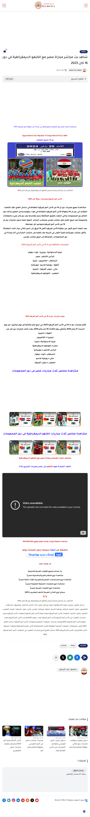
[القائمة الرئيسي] (86, 5)
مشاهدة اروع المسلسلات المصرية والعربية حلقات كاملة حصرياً (45, 580)
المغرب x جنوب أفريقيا (45, 363)
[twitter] (32, 800)
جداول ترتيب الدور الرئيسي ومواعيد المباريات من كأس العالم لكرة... (57, 746)
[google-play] (9, 800)
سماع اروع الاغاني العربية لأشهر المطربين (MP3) (45, 592)
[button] (77, 657)
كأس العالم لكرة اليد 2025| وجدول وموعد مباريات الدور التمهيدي (12, 746)
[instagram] (13, 800)
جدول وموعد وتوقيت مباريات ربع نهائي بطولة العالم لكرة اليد (78, 744)
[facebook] (4, 800)
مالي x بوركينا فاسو (45, 359)
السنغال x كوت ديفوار (45, 354)
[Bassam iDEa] (45, 5)
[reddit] (27, 800)
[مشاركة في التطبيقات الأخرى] (56, 657)
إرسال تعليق (78, 771)
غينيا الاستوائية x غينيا (45, 342)
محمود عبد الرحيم (75, 70)
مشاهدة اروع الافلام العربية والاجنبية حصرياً (45, 576)
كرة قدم (63, 645)
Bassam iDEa (60, 800)
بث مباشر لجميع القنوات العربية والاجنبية (45, 571)
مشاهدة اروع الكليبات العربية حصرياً (45, 588)
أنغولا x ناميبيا (45, 333)
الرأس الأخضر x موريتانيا (45, 350)
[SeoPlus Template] (86, 800)
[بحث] (4, 5)
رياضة (83, 51)
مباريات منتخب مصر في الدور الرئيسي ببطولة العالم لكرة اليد (34, 746)
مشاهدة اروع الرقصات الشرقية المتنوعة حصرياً (45, 584)
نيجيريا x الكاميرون (45, 338)
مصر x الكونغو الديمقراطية (45, 346)
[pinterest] (23, 800)
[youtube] (37, 800)
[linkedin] (18, 800)
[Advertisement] (45, 31)
